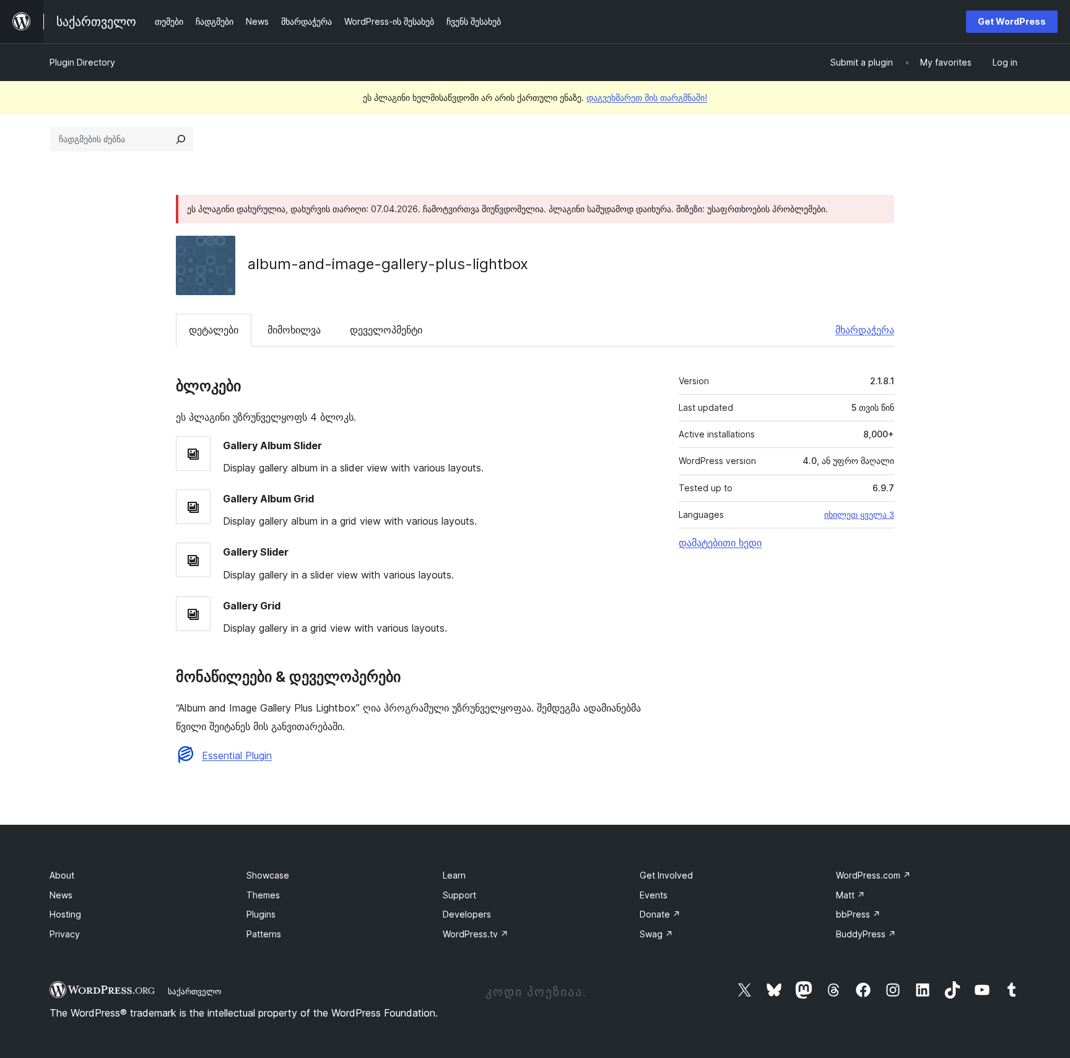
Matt (850, 895)
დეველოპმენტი (386, 330)
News (61, 895)
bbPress (858, 914)
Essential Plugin (237, 755)
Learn (454, 875)
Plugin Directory (82, 62)
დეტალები (213, 330)
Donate (660, 914)
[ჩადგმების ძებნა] (180, 139)
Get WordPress (1012, 21)
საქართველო (194, 991)
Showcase (267, 875)
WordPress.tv (475, 934)
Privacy (65, 934)
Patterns (263, 934)
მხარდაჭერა (864, 330)
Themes (263, 895)
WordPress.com (873, 875)
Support (459, 895)
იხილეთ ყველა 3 (859, 515)
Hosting (65, 914)
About (62, 875)
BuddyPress (866, 934)
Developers (467, 914)
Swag (656, 934)
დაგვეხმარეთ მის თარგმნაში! (646, 97)
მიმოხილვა (294, 330)
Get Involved (666, 875)
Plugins (261, 914)
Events (654, 895)
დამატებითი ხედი (720, 542)
